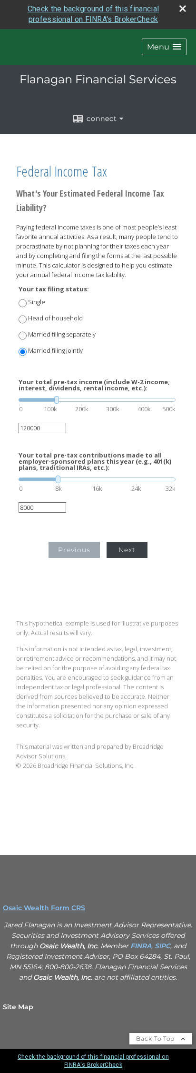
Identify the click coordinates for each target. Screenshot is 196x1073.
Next (127, 550)
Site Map (18, 1007)
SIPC (162, 946)
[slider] (97, 400)
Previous (74, 550)
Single (36, 302)
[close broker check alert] (182, 8)
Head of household (55, 318)
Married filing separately (62, 334)
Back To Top (156, 1038)
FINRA (140, 946)
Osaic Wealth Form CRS (44, 908)
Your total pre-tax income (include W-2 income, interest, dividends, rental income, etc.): (94, 385)
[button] (164, 47)
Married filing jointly (55, 351)
